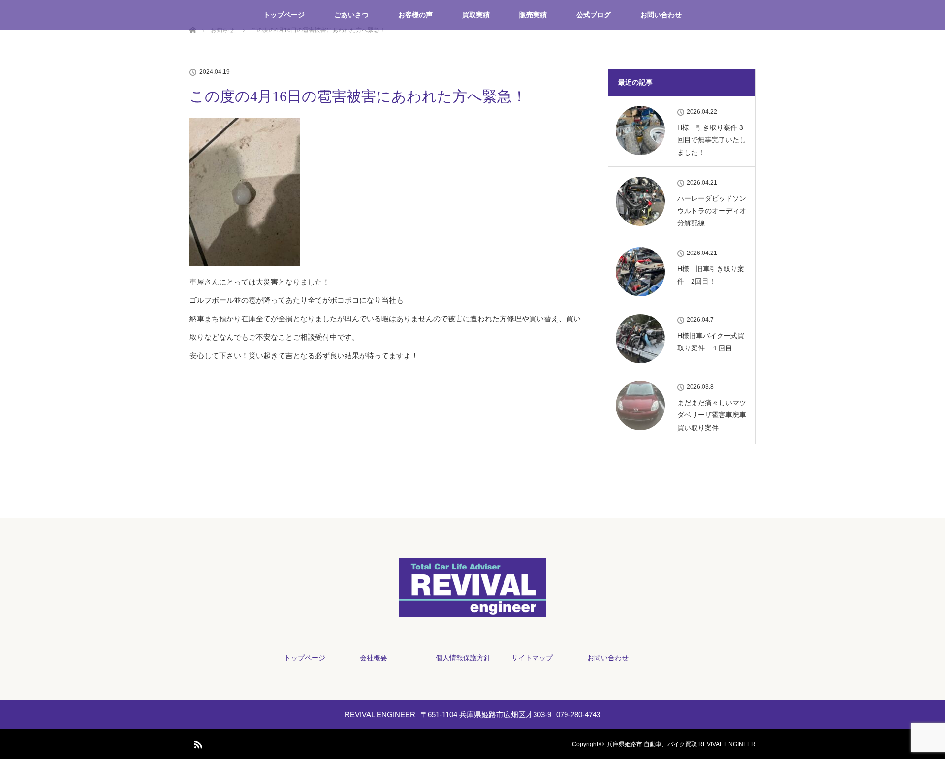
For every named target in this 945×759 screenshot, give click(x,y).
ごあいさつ (351, 15)
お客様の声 (415, 15)
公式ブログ (593, 15)
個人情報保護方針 (463, 658)
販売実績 (533, 15)
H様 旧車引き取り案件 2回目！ (710, 275)
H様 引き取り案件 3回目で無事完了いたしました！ (711, 140)
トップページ (284, 15)
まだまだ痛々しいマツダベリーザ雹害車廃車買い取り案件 (711, 415)
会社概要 (373, 658)
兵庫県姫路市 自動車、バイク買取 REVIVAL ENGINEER (681, 744)
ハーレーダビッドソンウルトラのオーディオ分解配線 (711, 210)
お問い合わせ (661, 15)
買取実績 (476, 15)
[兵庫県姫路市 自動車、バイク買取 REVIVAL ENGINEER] (472, 613)
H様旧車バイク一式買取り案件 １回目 (710, 342)
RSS (196, 742)
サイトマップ (532, 658)
